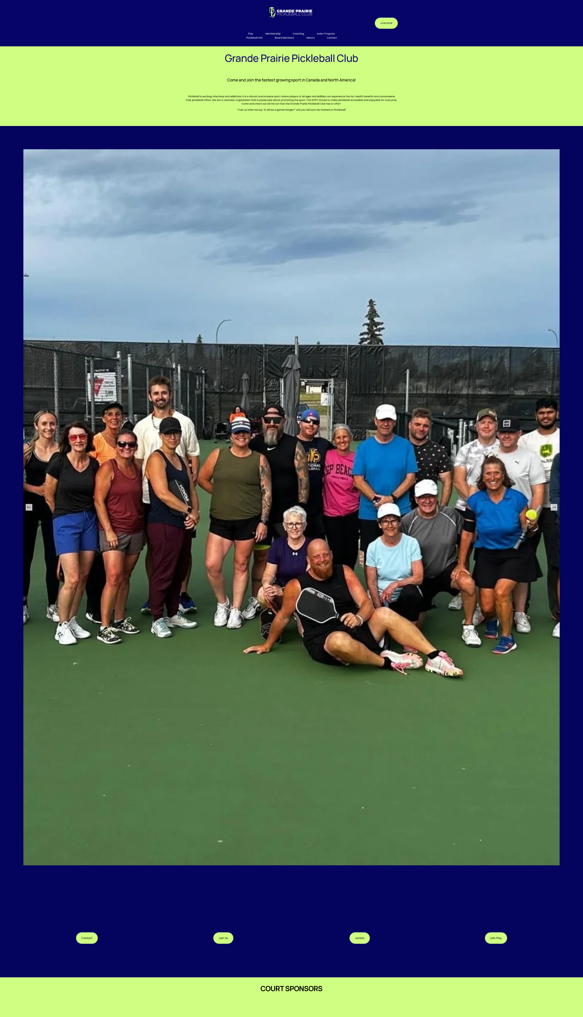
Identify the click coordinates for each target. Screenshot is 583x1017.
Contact (332, 38)
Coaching (298, 33)
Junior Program (325, 33)
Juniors (360, 938)
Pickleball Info (254, 38)
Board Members (284, 38)
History (310, 38)
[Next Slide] (554, 507)
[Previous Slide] (29, 507)
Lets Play (496, 938)
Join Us (223, 938)
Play (250, 33)
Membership (273, 33)
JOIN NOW (386, 23)
